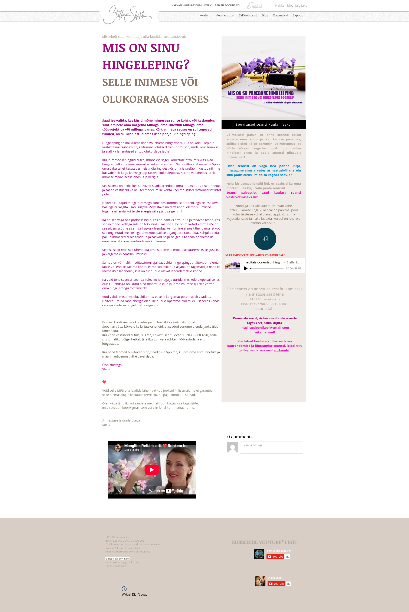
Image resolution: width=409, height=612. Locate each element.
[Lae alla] (265, 239)
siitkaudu (281, 350)
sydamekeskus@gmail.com (121, 562)
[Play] (246, 268)
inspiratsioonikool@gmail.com (124, 407)
